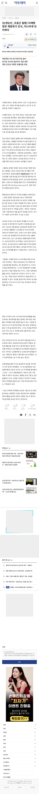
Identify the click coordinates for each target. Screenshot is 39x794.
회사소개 (6, 787)
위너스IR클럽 (6, 777)
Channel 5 (6, 773)
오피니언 (11, 18)
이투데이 (4, 18)
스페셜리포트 (6, 770)
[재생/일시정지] (5, 46)
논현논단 (17, 18)
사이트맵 (32, 787)
